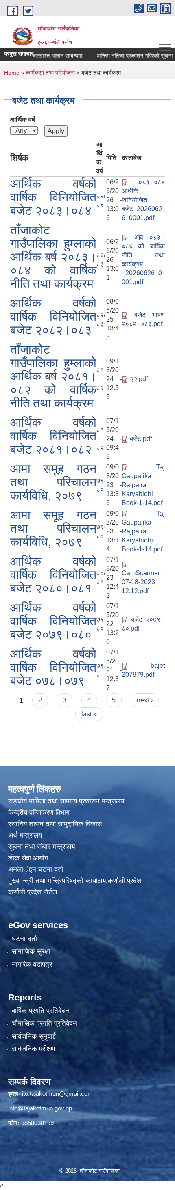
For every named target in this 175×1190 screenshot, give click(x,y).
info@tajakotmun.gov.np (40, 1108)
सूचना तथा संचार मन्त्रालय (41, 847)
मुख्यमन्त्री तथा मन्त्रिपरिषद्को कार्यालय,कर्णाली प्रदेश (74, 881)
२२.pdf (139, 379)
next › (145, 700)
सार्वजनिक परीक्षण (33, 1049)
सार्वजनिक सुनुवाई (34, 1036)
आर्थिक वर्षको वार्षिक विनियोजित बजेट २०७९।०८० (53, 621)
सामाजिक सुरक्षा (31, 951)
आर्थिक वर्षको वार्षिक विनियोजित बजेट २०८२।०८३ (53, 316)
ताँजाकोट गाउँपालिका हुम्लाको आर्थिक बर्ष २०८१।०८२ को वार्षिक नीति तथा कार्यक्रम (53, 376)
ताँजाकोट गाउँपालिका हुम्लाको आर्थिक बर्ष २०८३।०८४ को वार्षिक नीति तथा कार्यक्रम (53, 256)
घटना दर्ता (24, 939)
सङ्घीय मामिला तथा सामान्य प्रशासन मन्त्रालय (66, 801)
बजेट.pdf (141, 438)
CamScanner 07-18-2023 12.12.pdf (141, 582)
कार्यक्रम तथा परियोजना (50, 72)
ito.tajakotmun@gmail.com (57, 1093)
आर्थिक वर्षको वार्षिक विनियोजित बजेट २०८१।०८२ (53, 436)
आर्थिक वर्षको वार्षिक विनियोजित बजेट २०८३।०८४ (53, 197)
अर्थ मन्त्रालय (25, 835)
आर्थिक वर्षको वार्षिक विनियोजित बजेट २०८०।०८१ (53, 575)
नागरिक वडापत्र (32, 964)
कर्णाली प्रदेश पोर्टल (32, 892)
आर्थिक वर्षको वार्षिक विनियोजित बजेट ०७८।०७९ (53, 667)
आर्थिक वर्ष (22, 119)
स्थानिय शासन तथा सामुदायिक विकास (55, 824)
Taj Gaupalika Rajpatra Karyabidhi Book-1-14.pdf (143, 485)
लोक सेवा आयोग (29, 858)
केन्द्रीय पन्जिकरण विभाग (40, 812)
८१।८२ (100, 379)
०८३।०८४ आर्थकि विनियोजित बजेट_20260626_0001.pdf (143, 200)
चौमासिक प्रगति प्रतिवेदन (44, 1023)
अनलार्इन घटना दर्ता (35, 869)
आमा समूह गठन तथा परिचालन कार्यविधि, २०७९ (53, 482)
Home (12, 72)
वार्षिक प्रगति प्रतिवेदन (40, 1011)
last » (89, 714)
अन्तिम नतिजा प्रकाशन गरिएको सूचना (126, 55)
